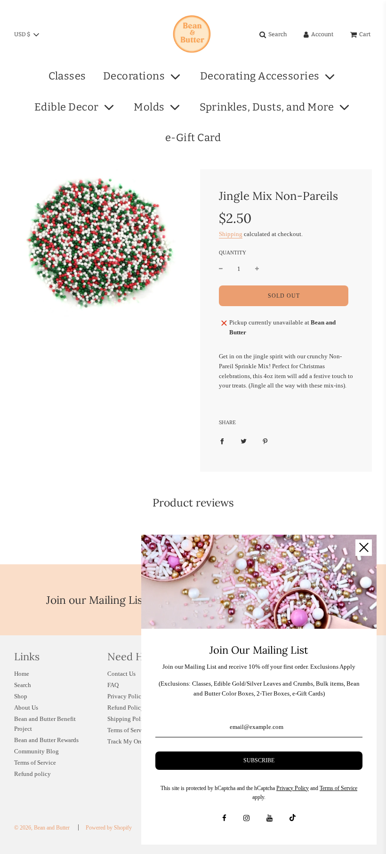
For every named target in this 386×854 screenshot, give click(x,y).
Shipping (230, 233)
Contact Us (121, 673)
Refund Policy (125, 707)
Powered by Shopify (109, 827)
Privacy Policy (126, 696)
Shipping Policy (128, 718)
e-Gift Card (193, 137)
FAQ (113, 684)
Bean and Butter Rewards (46, 739)
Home (21, 673)
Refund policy (32, 773)
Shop (20, 696)
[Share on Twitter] (243, 441)
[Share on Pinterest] (265, 441)
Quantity (232, 252)
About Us (26, 707)
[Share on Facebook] (222, 441)
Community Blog (36, 751)
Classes (67, 76)
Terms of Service (35, 762)
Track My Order (127, 741)
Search (22, 684)
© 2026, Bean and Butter (42, 827)
